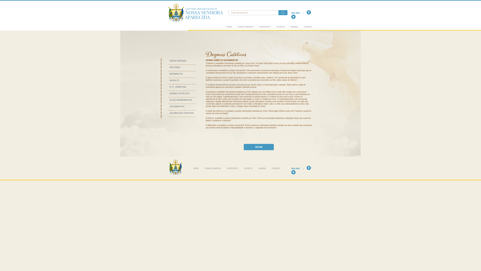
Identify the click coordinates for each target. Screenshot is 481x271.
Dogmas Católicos (180, 93)
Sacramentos (177, 106)
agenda (294, 27)
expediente (265, 27)
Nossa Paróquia (178, 60)
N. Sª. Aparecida (178, 87)
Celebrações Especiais (182, 113)
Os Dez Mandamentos (181, 100)
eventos (280, 27)
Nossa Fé (174, 80)
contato (308, 27)
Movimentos (176, 74)
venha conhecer (245, 27)
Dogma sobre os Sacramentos (222, 60)
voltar (258, 147)
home (229, 27)
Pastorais (175, 67)
